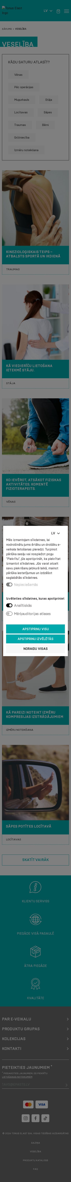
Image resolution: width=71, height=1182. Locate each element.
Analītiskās (23, 605)
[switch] (9, 605)
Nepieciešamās (26, 585)
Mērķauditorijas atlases (32, 614)
